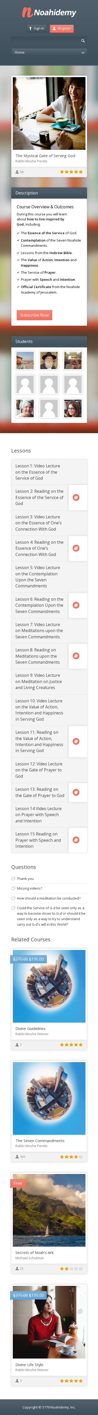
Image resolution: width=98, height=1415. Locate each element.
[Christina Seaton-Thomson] (25, 408)
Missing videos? (29, 888)
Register (64, 28)
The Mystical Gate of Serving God (45, 155)
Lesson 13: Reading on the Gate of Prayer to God (39, 792)
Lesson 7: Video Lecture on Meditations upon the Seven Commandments (39, 631)
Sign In (39, 28)
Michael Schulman (29, 1258)
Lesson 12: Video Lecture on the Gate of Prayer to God (38, 770)
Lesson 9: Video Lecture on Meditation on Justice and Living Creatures (38, 681)
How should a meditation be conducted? (48, 898)
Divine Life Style (29, 1364)
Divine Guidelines (30, 1028)
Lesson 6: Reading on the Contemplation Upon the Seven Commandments (39, 605)
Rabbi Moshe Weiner (32, 1034)
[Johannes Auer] (25, 384)
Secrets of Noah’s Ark (34, 1252)
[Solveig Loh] (49, 384)
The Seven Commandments (40, 1140)
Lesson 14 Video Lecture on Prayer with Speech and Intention (38, 815)
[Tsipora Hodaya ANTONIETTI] (49, 408)
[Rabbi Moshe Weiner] (49, 360)
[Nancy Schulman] (73, 408)
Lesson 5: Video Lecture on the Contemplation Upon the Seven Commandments (37, 577)
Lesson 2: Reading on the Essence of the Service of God (39, 497)
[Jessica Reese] (73, 360)
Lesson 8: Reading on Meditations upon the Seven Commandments (37, 656)
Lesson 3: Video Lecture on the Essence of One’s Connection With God (38, 523)
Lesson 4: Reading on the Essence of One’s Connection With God (39, 548)
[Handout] (76, 497)
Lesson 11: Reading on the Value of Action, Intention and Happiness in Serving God (39, 741)
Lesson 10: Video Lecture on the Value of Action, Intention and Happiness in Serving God (39, 710)
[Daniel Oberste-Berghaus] (25, 360)
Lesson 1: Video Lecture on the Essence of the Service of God (37, 472)
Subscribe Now (34, 315)
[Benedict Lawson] (73, 384)
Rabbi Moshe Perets (31, 161)
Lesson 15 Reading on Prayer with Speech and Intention (38, 840)
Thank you (25, 878)
